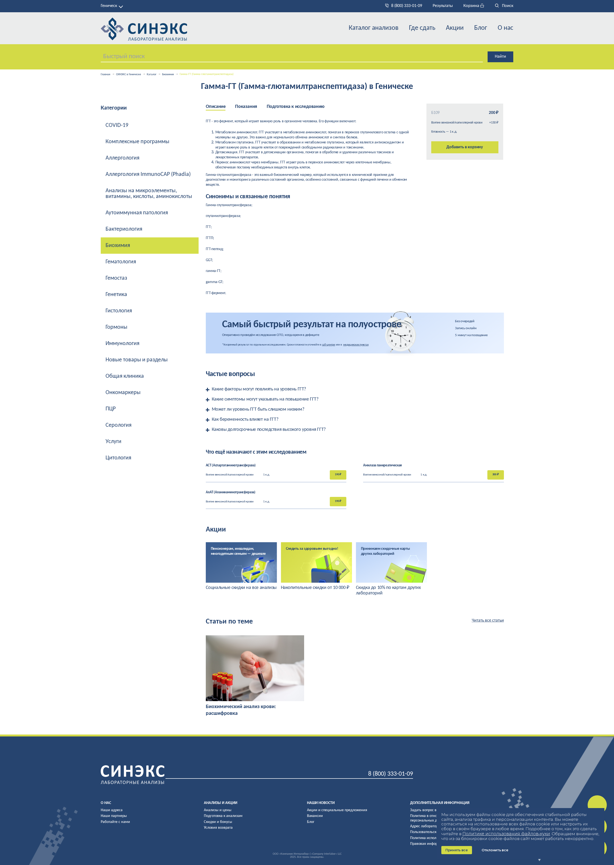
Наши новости (321, 803)
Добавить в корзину (464, 147)
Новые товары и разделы (137, 360)
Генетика (116, 294)
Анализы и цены (217, 810)
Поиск (507, 6)
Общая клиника (125, 376)
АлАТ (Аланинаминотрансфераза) (230, 492)
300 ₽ (495, 474)
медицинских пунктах (355, 344)
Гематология (121, 262)
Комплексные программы (137, 142)
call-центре (328, 344)
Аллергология (122, 158)
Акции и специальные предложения (337, 810)
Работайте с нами (115, 822)
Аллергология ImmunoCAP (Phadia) (148, 174)
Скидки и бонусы (218, 822)
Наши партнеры (114, 816)
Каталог (151, 74)
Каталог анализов (373, 28)
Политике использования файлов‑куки (506, 833)
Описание (216, 106)
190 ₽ (338, 474)
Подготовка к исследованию (296, 106)
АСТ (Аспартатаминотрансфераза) (231, 465)
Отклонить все (495, 850)
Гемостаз (116, 278)
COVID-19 (117, 125)
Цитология (118, 458)
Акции (455, 28)
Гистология (119, 311)
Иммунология (122, 343)
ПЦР (111, 409)
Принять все (456, 850)
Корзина (471, 6)
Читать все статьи (488, 620)
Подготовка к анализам (223, 816)
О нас (505, 28)
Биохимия (168, 74)
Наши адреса (112, 810)
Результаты (443, 6)
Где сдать (422, 28)
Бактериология (124, 229)
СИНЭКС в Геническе (128, 74)
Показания (246, 106)
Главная (105, 74)
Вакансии (315, 816)
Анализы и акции (220, 803)
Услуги (113, 442)
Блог (480, 28)
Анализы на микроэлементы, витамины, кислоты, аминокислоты (149, 193)
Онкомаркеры (123, 392)
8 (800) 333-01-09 (406, 6)
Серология (118, 425)
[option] (241, 566)
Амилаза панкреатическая (382, 465)
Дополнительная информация (439, 803)
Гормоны (116, 327)
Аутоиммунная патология (137, 213)
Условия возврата (218, 828)
